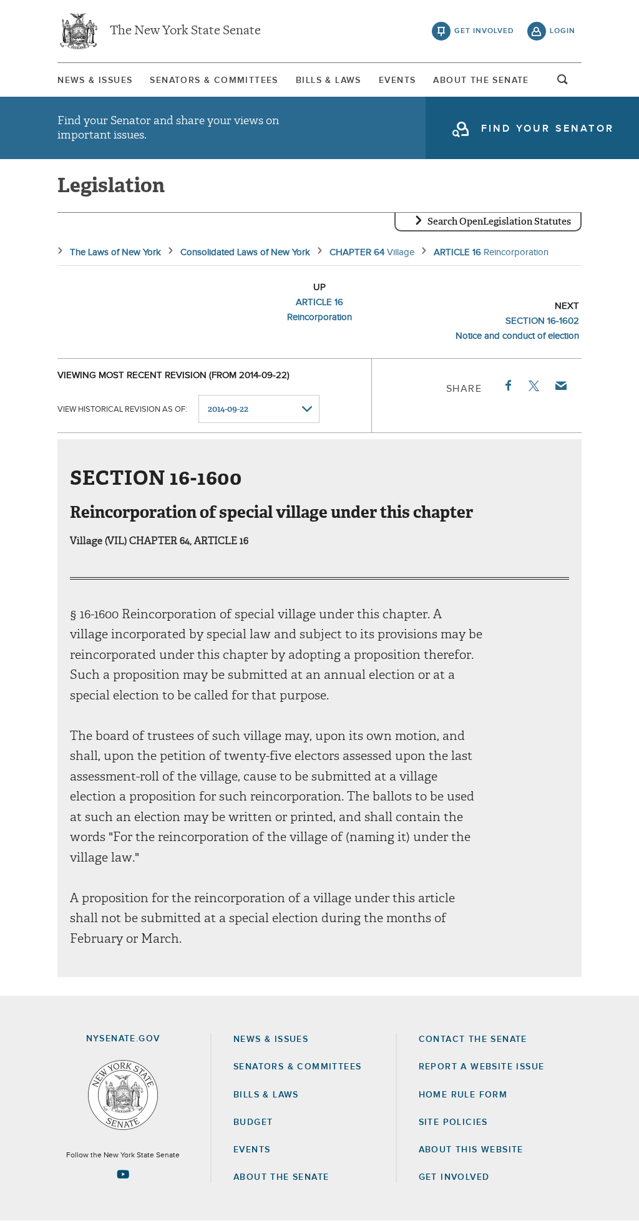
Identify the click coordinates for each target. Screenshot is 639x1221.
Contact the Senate (473, 1039)
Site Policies (453, 1122)
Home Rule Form (463, 1095)
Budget (253, 1122)
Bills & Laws (328, 80)
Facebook (507, 385)
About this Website (471, 1150)
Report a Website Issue (482, 1067)
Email (560, 385)
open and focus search (563, 83)
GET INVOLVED (454, 1177)
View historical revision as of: (122, 410)
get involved (484, 31)
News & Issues (94, 80)
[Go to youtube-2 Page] (122, 1174)
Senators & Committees (214, 80)
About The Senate (481, 80)
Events (397, 80)
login (562, 31)
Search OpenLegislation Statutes (499, 221)
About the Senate (281, 1177)
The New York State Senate (185, 31)
